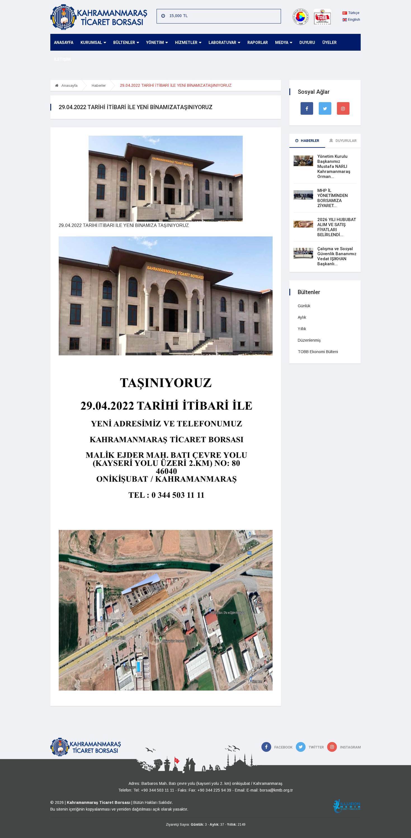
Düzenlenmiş (309, 340)
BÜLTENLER (124, 42)
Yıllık (302, 329)
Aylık (302, 317)
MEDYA (281, 42)
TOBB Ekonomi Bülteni (318, 351)
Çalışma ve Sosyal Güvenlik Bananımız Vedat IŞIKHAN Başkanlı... (336, 256)
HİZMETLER (186, 42)
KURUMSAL (91, 42)
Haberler (99, 85)
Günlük (304, 306)
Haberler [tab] (309, 141)
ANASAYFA (63, 42)
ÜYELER (329, 42)
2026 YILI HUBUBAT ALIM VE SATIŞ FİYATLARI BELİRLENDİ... (336, 227)
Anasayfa (69, 85)
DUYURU (307, 42)
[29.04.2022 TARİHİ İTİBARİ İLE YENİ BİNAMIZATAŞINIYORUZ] (166, 178)
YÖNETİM (155, 42)
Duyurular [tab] (345, 141)
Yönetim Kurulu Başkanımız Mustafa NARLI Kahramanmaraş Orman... (333, 166)
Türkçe (353, 13)
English (353, 19)
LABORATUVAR (222, 42)
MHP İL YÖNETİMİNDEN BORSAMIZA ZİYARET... (332, 198)
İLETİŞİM (62, 59)
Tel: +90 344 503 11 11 (153, 790)
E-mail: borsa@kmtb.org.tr (270, 790)
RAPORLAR (257, 42)
